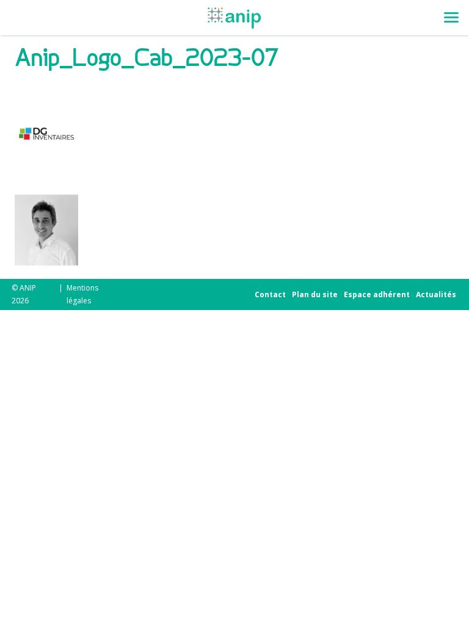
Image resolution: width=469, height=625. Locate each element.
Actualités (436, 294)
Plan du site (315, 294)
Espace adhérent (377, 294)
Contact (270, 294)
